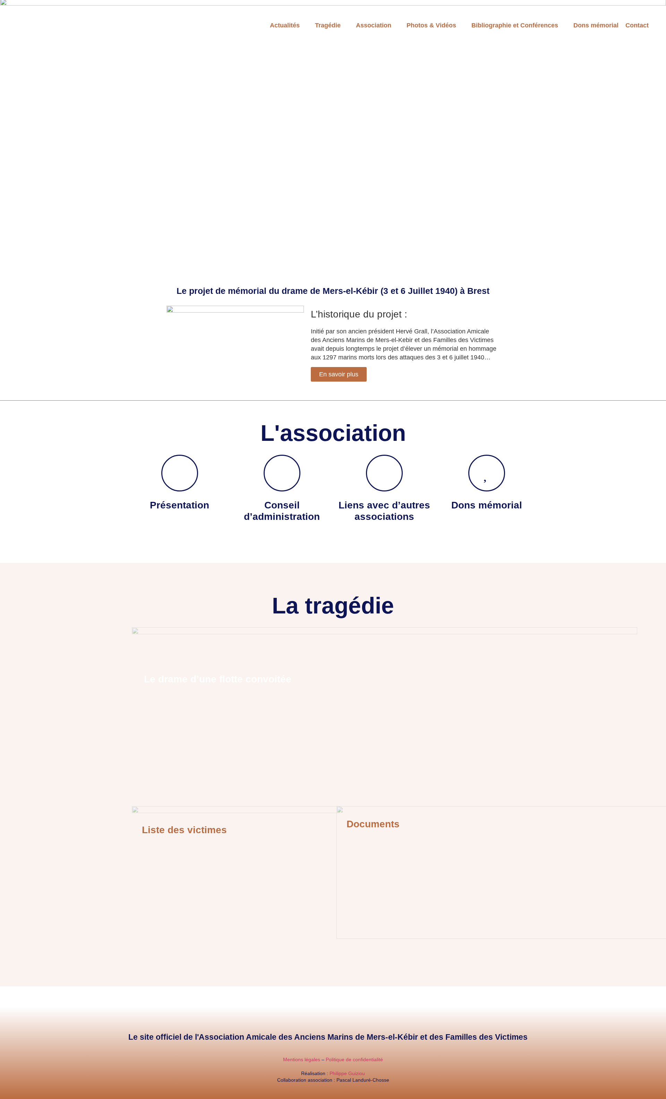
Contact (637, 25)
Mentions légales (301, 1059)
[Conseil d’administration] (282, 473)
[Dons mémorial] (486, 473)
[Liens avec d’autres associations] (384, 473)
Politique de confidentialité (354, 1059)
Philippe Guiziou (347, 1073)
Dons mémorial (595, 25)
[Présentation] (179, 473)
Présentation (179, 505)
